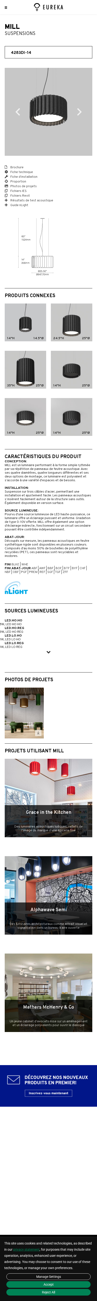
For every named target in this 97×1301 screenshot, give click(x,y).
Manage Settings (48, 1277)
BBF (50, 568)
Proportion (18, 182)
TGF (58, 572)
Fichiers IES (18, 191)
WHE (24, 565)
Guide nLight (19, 205)
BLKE (15, 565)
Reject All (48, 1292)
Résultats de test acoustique (31, 201)
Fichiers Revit (20, 196)
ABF (34, 568)
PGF (24, 572)
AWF (42, 568)
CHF (82, 568)
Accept (49, 1284)
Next (79, 111)
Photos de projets (23, 186)
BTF (67, 568)
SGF (50, 572)
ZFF (65, 572)
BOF (59, 568)
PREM (33, 572)
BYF (74, 568)
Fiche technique (21, 172)
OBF (16, 572)
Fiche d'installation (23, 177)
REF (42, 572)
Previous (17, 111)
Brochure (17, 167)
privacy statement (26, 1249)
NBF (8, 572)
